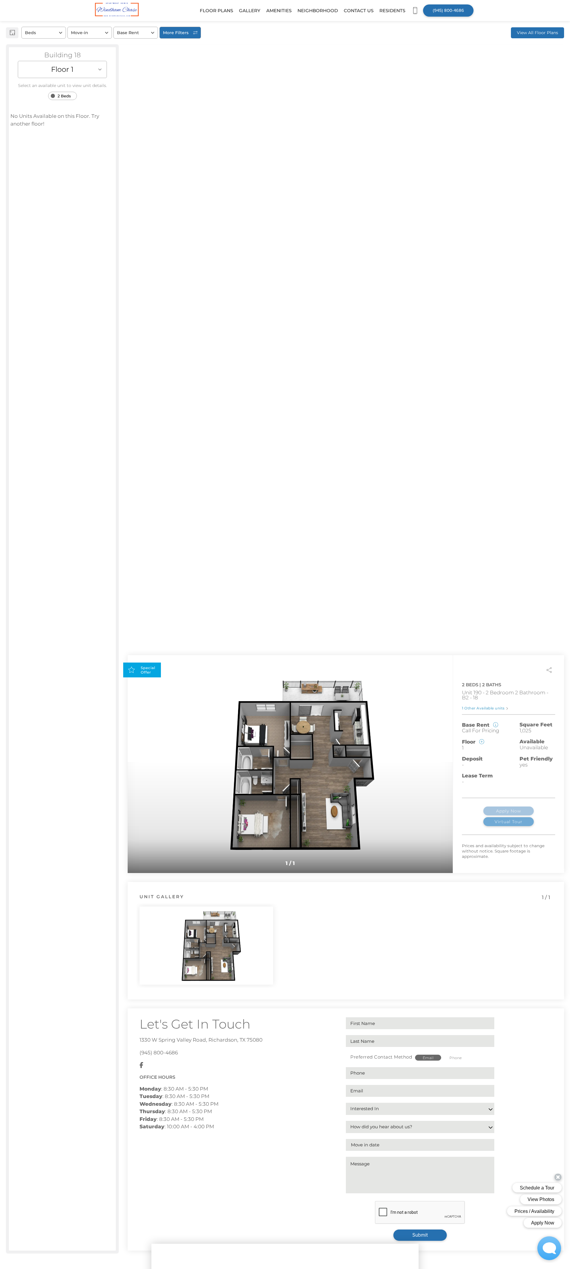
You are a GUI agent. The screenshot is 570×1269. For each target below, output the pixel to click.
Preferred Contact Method (381, 1057)
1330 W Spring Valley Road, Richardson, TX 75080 (201, 1040)
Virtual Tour (508, 821)
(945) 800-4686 (159, 1053)
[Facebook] (141, 1065)
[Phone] (415, 10)
